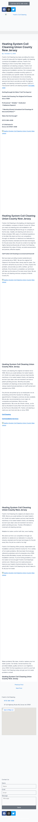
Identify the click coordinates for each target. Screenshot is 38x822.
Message (5, 796)
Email (3, 789)
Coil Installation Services (10, 419)
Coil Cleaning (6, 414)
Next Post (19, 688)
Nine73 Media (25, 818)
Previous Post (19, 684)
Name (4, 783)
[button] (19, 32)
